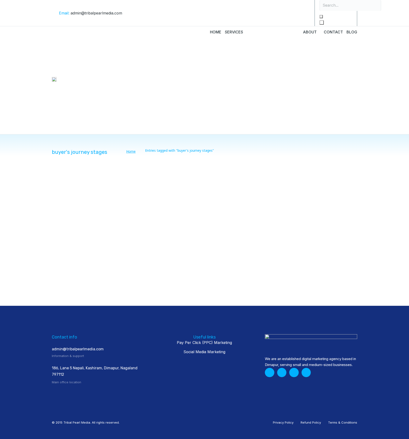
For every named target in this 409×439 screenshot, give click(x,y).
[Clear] (321, 16)
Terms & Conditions (342, 422)
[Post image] (85, 203)
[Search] (322, 22)
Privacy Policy (283, 422)
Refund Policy (311, 422)
